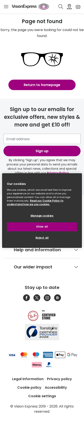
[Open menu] (6, 6)
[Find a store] (69, 6)
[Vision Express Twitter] (36, 297)
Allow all (42, 226)
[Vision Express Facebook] (26, 297)
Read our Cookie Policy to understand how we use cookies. (35, 202)
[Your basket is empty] (78, 6)
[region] (42, 210)
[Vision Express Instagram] (47, 297)
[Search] (60, 6)
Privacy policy (59, 378)
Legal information (28, 378)
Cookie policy (29, 387)
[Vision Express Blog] (57, 297)
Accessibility (56, 387)
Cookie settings (42, 396)
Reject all (42, 238)
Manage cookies (42, 215)
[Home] (30, 6)
